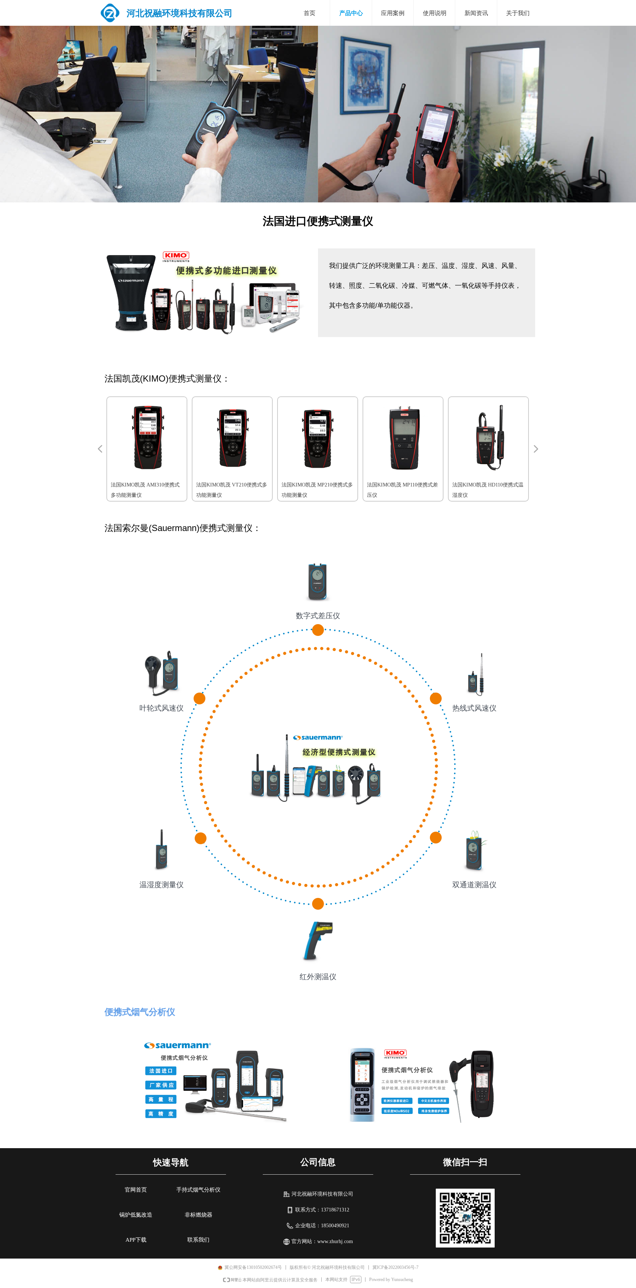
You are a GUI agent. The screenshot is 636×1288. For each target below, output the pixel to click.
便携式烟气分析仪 (140, 1012)
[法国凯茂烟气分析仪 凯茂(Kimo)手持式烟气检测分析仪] (421, 1082)
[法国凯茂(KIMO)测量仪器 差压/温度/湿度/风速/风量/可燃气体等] (205, 292)
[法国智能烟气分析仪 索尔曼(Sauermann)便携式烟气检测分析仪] (215, 1082)
